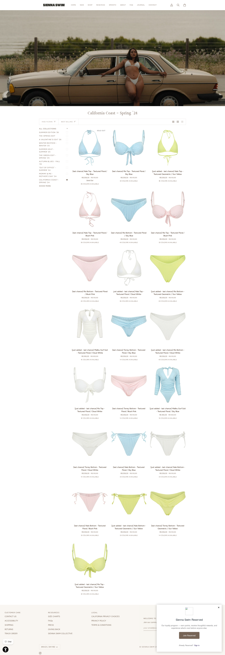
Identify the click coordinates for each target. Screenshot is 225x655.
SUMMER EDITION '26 (49, 132)
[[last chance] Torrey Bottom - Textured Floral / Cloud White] (90, 443)
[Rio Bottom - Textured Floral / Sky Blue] (134, 243)
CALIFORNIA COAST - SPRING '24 (49, 181)
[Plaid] (122, 360)
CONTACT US (10, 616)
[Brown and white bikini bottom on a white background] (118, 243)
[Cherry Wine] (87, 360)
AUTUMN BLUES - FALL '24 (49, 162)
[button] (90, 5)
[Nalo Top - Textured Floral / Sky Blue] (95, 184)
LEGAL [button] (94, 613)
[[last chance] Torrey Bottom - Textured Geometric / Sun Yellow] (168, 502)
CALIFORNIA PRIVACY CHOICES (105, 616)
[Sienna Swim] (54, 5)
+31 (99, 184)
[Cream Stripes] (83, 184)
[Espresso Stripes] (79, 184)
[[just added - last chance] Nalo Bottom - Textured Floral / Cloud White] (168, 443)
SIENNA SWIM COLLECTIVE (60, 633)
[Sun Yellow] (173, 181)
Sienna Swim (148, 647)
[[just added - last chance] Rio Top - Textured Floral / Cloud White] (90, 385)
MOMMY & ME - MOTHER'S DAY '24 (48, 175)
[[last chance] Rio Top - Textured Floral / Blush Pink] (168, 209)
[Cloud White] (134, 301)
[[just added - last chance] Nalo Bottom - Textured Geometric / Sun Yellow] (129, 502)
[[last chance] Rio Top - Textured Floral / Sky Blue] (129, 147)
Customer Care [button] (13, 613)
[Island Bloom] (91, 184)
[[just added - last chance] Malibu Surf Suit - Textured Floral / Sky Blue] (168, 385)
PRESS (51, 625)
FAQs (50, 621)
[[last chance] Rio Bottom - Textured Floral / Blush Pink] (90, 268)
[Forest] (126, 360)
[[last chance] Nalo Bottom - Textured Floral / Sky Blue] (129, 443)
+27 (138, 181)
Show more (45, 186)
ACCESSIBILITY (11, 621)
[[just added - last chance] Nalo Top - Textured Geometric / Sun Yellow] (168, 147)
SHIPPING (9, 625)
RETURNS (9, 629)
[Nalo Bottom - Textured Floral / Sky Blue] (134, 477)
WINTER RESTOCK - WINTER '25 (48, 144)
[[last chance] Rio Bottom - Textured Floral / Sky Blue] (129, 209)
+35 (138, 243)
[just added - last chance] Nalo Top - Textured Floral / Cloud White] (129, 268)
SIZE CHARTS (54, 616)
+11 (99, 360)
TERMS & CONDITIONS (101, 625)
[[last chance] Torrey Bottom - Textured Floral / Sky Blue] (129, 326)
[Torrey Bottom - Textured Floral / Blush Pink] (134, 418)
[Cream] (130, 360)
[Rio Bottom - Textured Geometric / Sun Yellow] (173, 301)
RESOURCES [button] (53, 613)
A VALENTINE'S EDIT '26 (50, 140)
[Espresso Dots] (87, 184)
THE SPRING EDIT (47, 136)
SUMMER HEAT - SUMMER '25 (46, 150)
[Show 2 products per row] (173, 122)
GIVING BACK (54, 629)
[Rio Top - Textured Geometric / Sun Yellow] (95, 594)
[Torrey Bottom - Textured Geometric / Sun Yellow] (173, 536)
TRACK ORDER (11, 633)
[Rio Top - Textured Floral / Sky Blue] (134, 181)
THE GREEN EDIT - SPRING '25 (47, 156)
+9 (138, 360)
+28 (138, 477)
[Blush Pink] (95, 243)
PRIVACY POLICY (98, 621)
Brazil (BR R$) (48, 647)
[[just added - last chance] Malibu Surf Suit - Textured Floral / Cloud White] (90, 326)
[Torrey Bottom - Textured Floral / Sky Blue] (134, 360)
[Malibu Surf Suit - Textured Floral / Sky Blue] (91, 360)
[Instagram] (40, 653)
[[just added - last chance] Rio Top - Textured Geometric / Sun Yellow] (90, 560)
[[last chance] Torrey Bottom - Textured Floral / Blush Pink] (129, 385)
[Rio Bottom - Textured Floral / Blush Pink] (95, 301)
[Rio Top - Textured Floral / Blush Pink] (173, 243)
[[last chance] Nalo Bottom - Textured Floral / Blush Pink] (90, 502)
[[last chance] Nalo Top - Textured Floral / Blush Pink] (90, 209)
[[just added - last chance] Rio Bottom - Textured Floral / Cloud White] (168, 326)
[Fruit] (118, 360)
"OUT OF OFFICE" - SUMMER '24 (47, 169)
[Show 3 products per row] (178, 122)
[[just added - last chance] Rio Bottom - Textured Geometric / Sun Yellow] (168, 268)
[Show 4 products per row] (183, 122)
